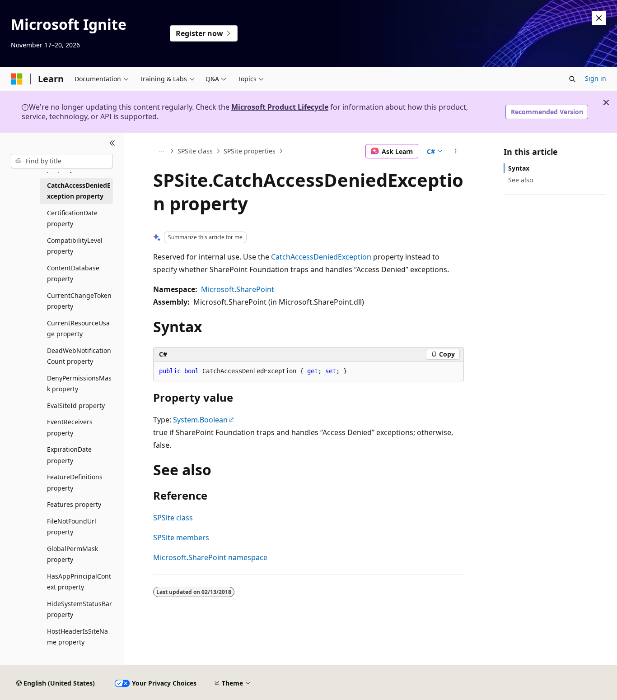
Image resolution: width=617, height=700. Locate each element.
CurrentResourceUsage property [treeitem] (78, 328)
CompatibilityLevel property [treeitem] (75, 246)
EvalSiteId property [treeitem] (76, 405)
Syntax (518, 168)
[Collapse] (112, 143)
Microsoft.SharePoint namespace (210, 557)
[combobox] (62, 161)
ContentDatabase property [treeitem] (73, 273)
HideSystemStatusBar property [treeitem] (79, 609)
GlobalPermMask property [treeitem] (72, 554)
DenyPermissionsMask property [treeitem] (79, 384)
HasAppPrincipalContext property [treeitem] (79, 582)
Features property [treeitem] (74, 504)
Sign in (595, 78)
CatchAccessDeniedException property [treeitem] (79, 191)
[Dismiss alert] (599, 18)
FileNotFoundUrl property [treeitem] (71, 527)
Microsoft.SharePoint (237, 289)
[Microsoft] (17, 79)
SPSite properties (250, 151)
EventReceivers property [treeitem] (70, 427)
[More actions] (456, 151)
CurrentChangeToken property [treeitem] (79, 301)
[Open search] (572, 79)
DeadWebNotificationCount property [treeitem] (79, 356)
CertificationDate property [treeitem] (72, 218)
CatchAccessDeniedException (321, 257)
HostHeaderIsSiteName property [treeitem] (77, 637)
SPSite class (195, 151)
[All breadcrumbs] (161, 151)
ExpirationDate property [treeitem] (69, 455)
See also (520, 180)
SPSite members (181, 537)
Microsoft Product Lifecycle (279, 107)
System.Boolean (200, 420)
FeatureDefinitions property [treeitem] (75, 482)
